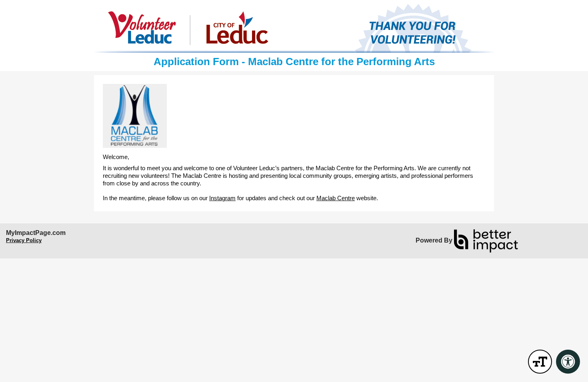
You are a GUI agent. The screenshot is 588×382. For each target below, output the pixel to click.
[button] (540, 362)
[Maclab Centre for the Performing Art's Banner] (294, 28)
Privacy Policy (24, 240)
